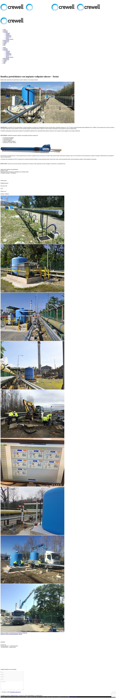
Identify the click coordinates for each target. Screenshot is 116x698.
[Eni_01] (32, 243)
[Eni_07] (32, 534)
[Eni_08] (32, 583)
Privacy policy (74, 696)
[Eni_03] (32, 340)
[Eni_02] (32, 292)
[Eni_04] (32, 389)
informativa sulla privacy (15, 692)
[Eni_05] (32, 437)
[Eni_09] (32, 631)
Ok (70, 696)
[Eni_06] (32, 486)
